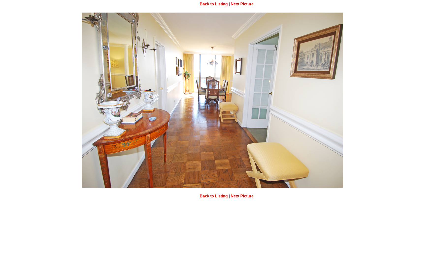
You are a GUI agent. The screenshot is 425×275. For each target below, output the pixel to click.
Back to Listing (214, 4)
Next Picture (242, 4)
